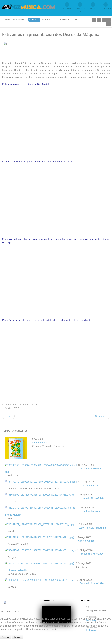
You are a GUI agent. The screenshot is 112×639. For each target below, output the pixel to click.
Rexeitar (17, 637)
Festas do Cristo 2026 (91, 498)
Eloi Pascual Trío (90, 485)
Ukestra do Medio (17, 570)
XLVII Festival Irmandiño (92, 527)
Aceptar (5, 637)
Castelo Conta (86, 541)
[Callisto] (28, 6)
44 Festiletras (39, 442)
